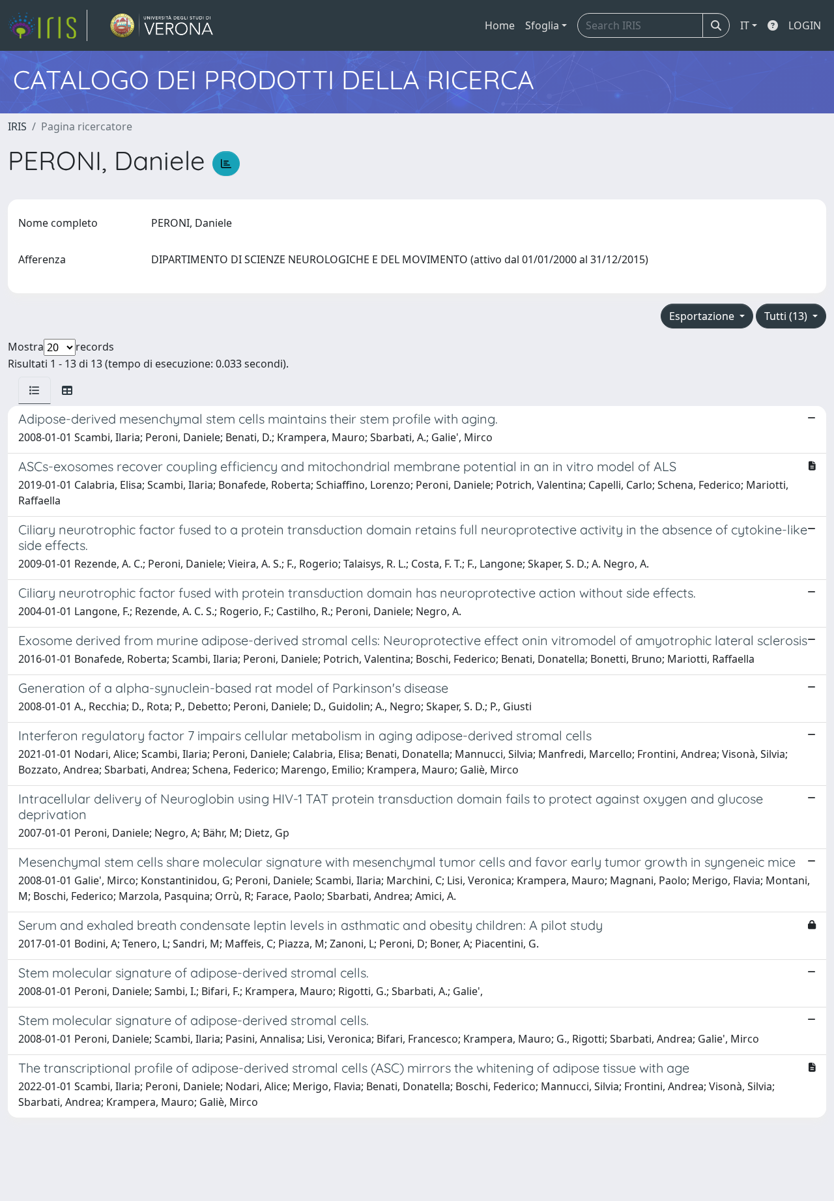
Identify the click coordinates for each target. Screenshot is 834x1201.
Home (500, 25)
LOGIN (804, 25)
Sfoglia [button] (542, 25)
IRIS (17, 126)
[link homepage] (47, 25)
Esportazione (703, 316)
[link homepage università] (162, 25)
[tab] (34, 390)
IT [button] (744, 25)
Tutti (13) (787, 316)
